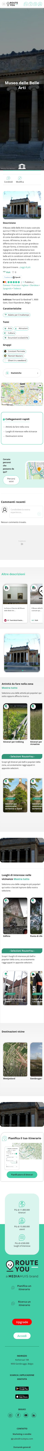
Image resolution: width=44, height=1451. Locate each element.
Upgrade (22, 1322)
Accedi (22, 1336)
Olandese (34, 285)
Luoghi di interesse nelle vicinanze (21, 431)
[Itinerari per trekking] (15, 721)
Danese (6, 285)
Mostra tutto (9, 687)
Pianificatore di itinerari (22, 1174)
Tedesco (17, 288)
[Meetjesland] (15, 1059)
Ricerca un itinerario (24, 1303)
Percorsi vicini (11, 480)
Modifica (20, 181)
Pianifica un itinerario (24, 1287)
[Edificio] (15, 916)
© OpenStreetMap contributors (33, 405)
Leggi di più (25, 267)
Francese (16, 285)
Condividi (8, 181)
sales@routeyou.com (23, 1438)
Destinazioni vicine (14, 436)
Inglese (25, 285)
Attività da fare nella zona (17, 426)
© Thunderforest (19, 405)
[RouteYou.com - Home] (12, 4)
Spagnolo (7, 288)
